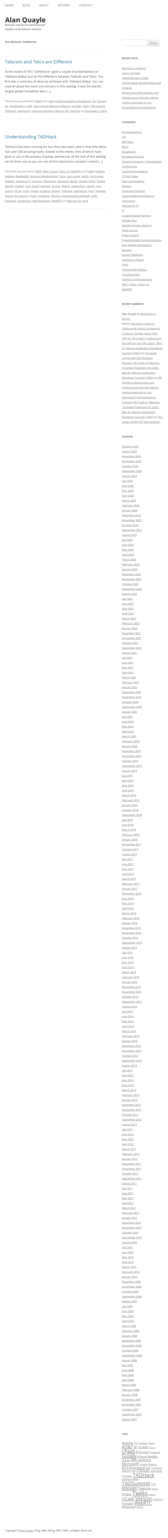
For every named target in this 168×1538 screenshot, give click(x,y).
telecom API (62, 111)
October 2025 (130, 446)
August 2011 (129, 1183)
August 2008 (129, 1360)
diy (94, 101)
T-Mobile (127, 1476)
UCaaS (128, 1498)
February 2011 (130, 1213)
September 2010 (132, 1237)
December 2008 (131, 1341)
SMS (133, 1470)
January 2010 (129, 1277)
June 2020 (128, 721)
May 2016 (128, 903)
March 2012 (129, 1149)
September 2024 (132, 471)
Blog (26, 5)
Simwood (156, 1468)
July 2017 (127, 859)
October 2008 (130, 1350)
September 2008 (132, 1355)
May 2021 (128, 667)
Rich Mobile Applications (137, 245)
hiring (92, 181)
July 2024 (127, 481)
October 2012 (130, 1114)
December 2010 (131, 1223)
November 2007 (131, 1404)
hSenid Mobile (147, 1456)
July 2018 (127, 820)
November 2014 (131, 992)
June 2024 (128, 486)
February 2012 (130, 1154)
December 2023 (131, 515)
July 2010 (127, 1247)
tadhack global (130, 1479)
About (44, 5)
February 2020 (130, 741)
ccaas (143, 1446)
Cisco (62, 176)
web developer (41, 201)
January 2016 (129, 923)
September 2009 (132, 1296)
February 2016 (130, 918)
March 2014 (129, 1031)
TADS (38, 101)
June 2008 (128, 1370)
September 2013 (132, 1060)
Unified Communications (137, 279)
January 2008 (129, 1395)
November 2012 (131, 1110)
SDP (148, 1467)
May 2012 (128, 1139)
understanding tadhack (75, 196)
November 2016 (131, 893)
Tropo (33, 196)
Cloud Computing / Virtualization (142, 161)
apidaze (9, 176)
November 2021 (131, 638)
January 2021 (129, 687)
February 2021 (130, 682)
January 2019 (129, 805)
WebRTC (76, 171)
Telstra (9, 196)
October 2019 (130, 761)
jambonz (144, 1460)
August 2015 (129, 947)
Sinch (126, 1470)
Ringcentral (137, 1468)
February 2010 (130, 1272)
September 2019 (132, 766)
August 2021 (129, 653)
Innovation (128, 201)
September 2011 (132, 1178)
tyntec (152, 1494)
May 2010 (128, 1257)
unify (94, 196)
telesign (129, 1488)
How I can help (131, 73)
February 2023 (130, 564)
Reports (64, 5)
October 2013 (130, 1056)
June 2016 (128, 898)
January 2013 (129, 1100)
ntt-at (17, 191)
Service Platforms (132, 255)
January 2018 (129, 839)
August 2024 (129, 476)
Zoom (140, 1507)
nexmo (90, 186)
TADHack (10, 111)
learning (45, 186)
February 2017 (130, 884)
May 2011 (128, 1198)
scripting (45, 191)
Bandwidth (22, 176)
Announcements (132, 132)
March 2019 (129, 795)
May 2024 (128, 491)
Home (9, 5)
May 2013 (128, 1080)
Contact (86, 5)
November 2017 (131, 844)
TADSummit (136, 1483)
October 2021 (130, 643)
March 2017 (129, 879)
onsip (26, 191)
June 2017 (128, 864)
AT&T (127, 1446)
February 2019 (130, 800)
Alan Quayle (26, 1530)
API (124, 137)
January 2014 (129, 1041)
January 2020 (129, 746)
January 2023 (129, 569)
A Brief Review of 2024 (135, 78)
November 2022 (131, 579)
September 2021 (132, 648)
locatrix (56, 186)
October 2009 (130, 1291)
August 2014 (129, 1006)
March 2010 (129, 1267)
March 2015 (129, 972)
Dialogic (9, 181)
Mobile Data (129, 220)
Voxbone (10, 201)
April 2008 (128, 1380)
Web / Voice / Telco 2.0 (56, 171)
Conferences (129, 166)
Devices (126, 186)
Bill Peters (128, 142)
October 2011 (130, 1173)
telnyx (155, 1488)
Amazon (127, 1443)
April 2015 (128, 967)
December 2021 (131, 633)
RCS (125, 1467)
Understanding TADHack (31, 136)
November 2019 (131, 756)
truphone (44, 196)
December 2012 (131, 1105)
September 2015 (132, 943)
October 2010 (130, 1232)
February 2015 (130, 977)
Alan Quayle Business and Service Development (25, 21)
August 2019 (129, 771)
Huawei (19, 186)
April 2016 (128, 908)
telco (91, 191)
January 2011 (129, 1218)
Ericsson (37, 181)
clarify (85, 176)
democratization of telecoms (73, 101)
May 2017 (128, 869)
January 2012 (129, 1159)
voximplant (24, 201)
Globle (73, 181)
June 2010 (128, 1252)
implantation (17, 106)
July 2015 (127, 952)
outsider (76, 106)
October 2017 (130, 849)
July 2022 (127, 599)
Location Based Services (136, 215)
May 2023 (128, 549)
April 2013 (128, 1085)
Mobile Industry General (136, 225)
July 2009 (127, 1306)
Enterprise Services (133, 191)
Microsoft (130, 1464)
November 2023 (131, 520)
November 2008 (131, 1345)
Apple (151, 1443)
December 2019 (131, 751)
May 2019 (128, 785)
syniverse (156, 1471)
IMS (134, 1460)
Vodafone (158, 1499)
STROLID (143, 1470)
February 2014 (130, 1036)
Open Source (130, 230)
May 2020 (128, 726)
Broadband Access (133, 156)
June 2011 (128, 1193)
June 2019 (128, 780)
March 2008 (129, 1385)
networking (78, 186)
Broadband (129, 152)
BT (135, 1447)
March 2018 (129, 830)
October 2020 (130, 702)
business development (44, 176)
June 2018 (128, 825)
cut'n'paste (96, 176)
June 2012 (128, 1134)
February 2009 (130, 1331)
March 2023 (129, 559)
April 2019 (128, 790)
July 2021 (127, 658)
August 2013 (129, 1065)
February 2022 (130, 623)
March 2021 (129, 677)
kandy (35, 186)
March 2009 (129, 1326)
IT (123, 210)
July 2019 (127, 775)
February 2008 (130, 1390)
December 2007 (131, 1399)
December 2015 (131, 928)
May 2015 (128, 962)
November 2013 (131, 1051)
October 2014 (130, 997)
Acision (100, 171)
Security (127, 250)
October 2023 (130, 525)
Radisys (152, 1464)
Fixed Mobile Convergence (138, 196)
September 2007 (132, 1414)
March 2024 (129, 500)
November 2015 (131, 933)
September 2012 (132, 1119)
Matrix (66, 186)
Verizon (143, 1498)
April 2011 (128, 1203)
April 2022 (128, 613)
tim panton (21, 196)
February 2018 (130, 834)
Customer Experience (135, 171)
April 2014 (128, 1026)
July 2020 (127, 717)
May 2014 (128, 1021)
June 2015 (128, 957)
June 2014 (128, 1016)
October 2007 (130, 1409)
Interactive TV (130, 206)
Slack (86, 106)
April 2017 (128, 874)
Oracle (34, 191)
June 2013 (128, 1075)
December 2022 (131, 574)
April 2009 (128, 1321)
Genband (62, 181)
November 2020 (131, 697)
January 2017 (129, 888)
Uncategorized (131, 274)
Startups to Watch (133, 260)
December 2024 (131, 456)
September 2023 (132, 530)
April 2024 (128, 495)
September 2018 (132, 815)
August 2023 (129, 535)
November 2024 (131, 461)
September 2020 (132, 707)
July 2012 (127, 1129)
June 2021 (128, 662)
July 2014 (127, 1011)
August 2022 (129, 594)
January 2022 (129, 628)
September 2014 (132, 1001)
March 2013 (129, 1090)
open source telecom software (51, 106)
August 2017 (129, 854)
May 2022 (128, 608)
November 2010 (131, 1227)
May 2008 (128, 1375)
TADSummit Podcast (134, 269)
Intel (28, 186)
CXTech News (130, 176)
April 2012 (128, 1144)
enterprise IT (23, 181)
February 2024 (130, 505)
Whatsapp (129, 1507)
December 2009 (131, 1282)
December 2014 (131, 987)
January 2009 (129, 1336)
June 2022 (128, 604)
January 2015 (129, 982)
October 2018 (130, 810)
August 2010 (129, 1242)
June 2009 (128, 1311)
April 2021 (128, 672)
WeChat (75, 111)
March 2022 (129, 618)
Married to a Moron (134, 68)
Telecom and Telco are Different (38, 62)
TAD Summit (97, 106)
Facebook (155, 1452)
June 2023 (128, 545)
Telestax (100, 191)
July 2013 (127, 1070)
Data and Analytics (133, 181)
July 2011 (127, 1188)
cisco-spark (73, 176)
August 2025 (129, 451)
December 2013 (131, 1046)
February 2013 (130, 1095)
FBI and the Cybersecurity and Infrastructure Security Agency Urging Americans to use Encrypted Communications (142, 387)
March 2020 (129, 736)
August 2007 (129, 1419)
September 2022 (132, 589)
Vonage (128, 1503)
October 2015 (130, 938)
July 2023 (127, 540)
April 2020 (128, 731)
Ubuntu (55, 196)
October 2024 (130, 466)
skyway (55, 191)
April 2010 (128, 1262)
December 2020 (131, 692)
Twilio (140, 1493)
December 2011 (131, 1164)
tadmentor (24, 111)
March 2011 (129, 1208)
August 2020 (129, 712)
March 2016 (129, 913)
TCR (153, 1484)
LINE (29, 106)
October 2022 (130, 584)
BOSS (125, 147)
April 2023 (128, 554)
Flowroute (49, 181)
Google (83, 181)
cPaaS (128, 1451)
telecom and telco (42, 111)
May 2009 (128, 1316)
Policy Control (130, 235)
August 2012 (129, 1124)
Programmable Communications (142, 240)
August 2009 (129, 1301)
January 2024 (129, 510)
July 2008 (127, 1365)
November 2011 (131, 1169)
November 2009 (131, 1286)
